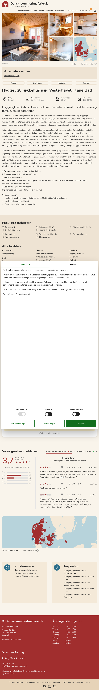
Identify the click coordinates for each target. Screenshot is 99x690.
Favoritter (91, 9)
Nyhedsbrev (46, 682)
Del (75, 64)
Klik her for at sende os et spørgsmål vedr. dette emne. (27, 574)
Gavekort (83, 10)
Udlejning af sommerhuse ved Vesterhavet (77, 584)
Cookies (12, 682)
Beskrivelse (37, 83)
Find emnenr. (39, 10)
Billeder (13, 83)
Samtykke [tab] (25, 264)
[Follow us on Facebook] (44, 686)
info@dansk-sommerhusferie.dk (14, 666)
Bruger (95, 10)
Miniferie (49, 10)
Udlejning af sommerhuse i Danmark (75, 572)
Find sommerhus (25, 10)
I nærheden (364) (11, 75)
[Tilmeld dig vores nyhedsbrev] (54, 686)
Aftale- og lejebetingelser (50, 433)
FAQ (64, 682)
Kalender (86, 83)
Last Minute (60, 10)
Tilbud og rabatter (83, 682)
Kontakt (20, 682)
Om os (71, 682)
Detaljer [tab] (73, 264)
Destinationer (72, 10)
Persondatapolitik (33, 682)
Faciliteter (62, 83)
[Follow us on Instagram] (49, 686)
